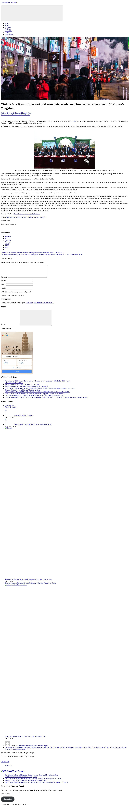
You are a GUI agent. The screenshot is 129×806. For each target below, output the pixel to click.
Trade (74, 121)
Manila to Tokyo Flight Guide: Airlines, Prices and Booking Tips (25, 780)
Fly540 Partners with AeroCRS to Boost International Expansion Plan (27, 386)
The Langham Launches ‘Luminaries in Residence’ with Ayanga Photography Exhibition (33, 778)
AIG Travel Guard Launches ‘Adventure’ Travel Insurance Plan (25, 736)
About (7, 25)
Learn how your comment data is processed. (40, 303)
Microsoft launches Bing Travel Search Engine (33, 746)
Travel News (9, 34)
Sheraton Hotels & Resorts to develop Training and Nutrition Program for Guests (30, 583)
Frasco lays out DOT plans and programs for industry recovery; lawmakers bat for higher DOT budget (37, 381)
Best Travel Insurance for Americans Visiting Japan (21, 777)
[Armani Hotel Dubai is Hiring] (9, 415)
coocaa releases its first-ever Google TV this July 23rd (22, 384)
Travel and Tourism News (9, 2)
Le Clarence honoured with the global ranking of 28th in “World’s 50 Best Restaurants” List (34, 395)
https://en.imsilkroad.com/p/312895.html (27, 214)
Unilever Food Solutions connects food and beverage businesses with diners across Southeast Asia (32, 252)
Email (3, 284)
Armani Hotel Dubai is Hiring (23, 415)
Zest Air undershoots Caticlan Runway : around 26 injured (32, 424)
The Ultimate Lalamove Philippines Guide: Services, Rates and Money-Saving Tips (31, 775)
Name (3, 280)
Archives (8, 29)
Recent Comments (11, 407)
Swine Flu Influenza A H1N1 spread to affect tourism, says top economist (28, 579)
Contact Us (8, 31)
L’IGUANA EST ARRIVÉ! (14, 383)
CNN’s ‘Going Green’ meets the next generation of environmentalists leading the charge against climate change (40, 388)
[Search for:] (10, 324)
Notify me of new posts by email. (13, 295)
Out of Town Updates (15, 771)
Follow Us (5, 762)
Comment (4, 277)
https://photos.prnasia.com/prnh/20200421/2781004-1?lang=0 (25, 217)
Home (7, 23)
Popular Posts (9, 405)
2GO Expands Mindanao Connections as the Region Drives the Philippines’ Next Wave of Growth (36, 782)
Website (3, 288)
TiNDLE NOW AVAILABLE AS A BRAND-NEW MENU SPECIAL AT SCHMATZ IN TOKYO (37, 392)
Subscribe (8, 799)
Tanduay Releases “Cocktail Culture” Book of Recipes (22, 390)
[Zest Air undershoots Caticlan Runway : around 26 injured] (9, 424)
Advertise (8, 27)
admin (13, 113)
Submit (7, 33)
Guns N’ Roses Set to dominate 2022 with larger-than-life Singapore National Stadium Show (34, 394)
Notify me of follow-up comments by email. (17, 292)
